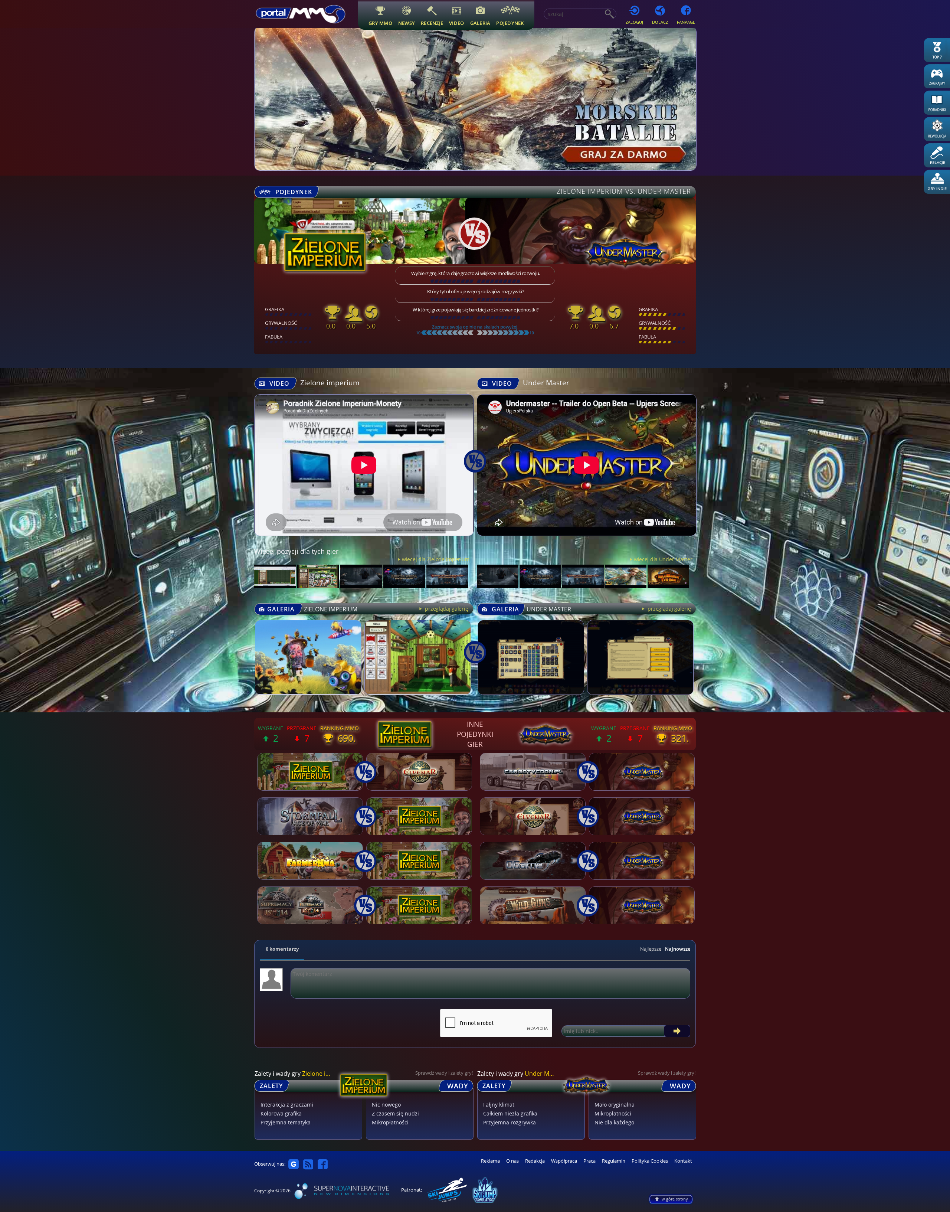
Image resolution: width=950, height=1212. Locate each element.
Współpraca (564, 1161)
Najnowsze (677, 948)
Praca (589, 1161)
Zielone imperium (330, 383)
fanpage (686, 22)
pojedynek (510, 23)
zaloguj (634, 22)
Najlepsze (650, 948)
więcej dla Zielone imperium (435, 559)
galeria (480, 23)
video (456, 23)
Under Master (546, 383)
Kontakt (683, 1161)
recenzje (432, 23)
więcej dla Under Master (663, 559)
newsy (406, 23)
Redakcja (535, 1161)
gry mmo (380, 23)
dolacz (660, 22)
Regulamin (613, 1161)
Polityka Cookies (650, 1161)
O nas (512, 1161)
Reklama (490, 1161)
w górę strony (675, 1199)
